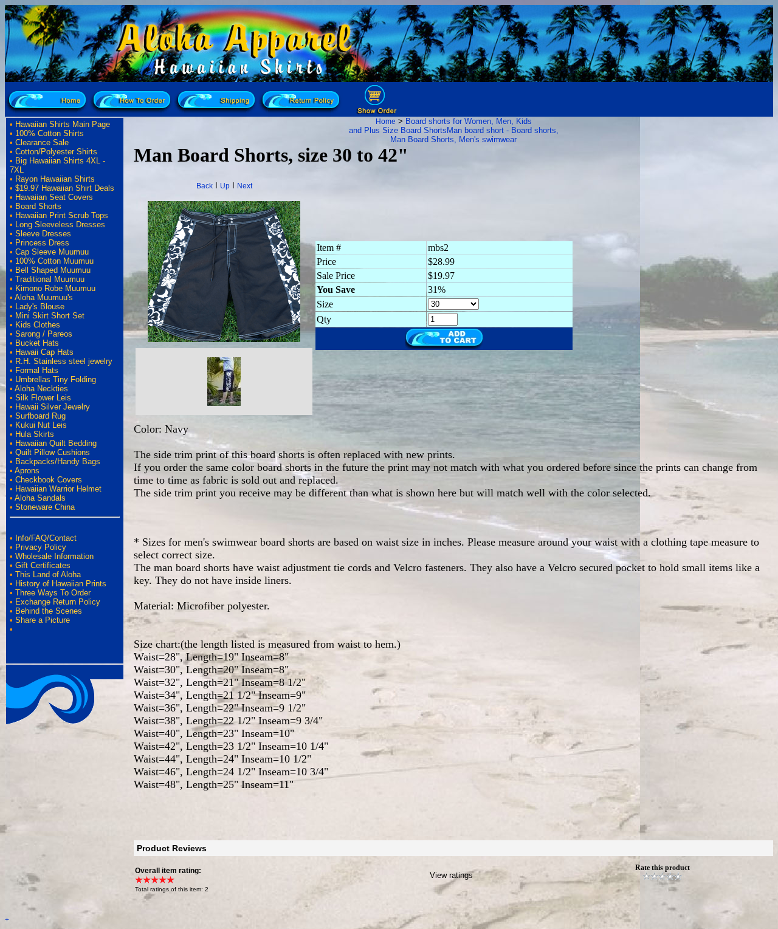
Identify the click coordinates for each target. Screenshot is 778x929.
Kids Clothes (37, 324)
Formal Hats (36, 370)
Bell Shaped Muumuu (53, 270)
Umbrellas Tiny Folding (55, 379)
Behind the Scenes (48, 610)
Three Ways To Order (53, 592)
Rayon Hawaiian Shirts (55, 178)
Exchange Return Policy (57, 601)
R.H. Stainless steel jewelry (63, 361)
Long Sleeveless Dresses (60, 224)
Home (386, 121)
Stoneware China (45, 507)
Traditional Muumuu (49, 279)
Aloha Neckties (41, 388)
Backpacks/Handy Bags (57, 461)
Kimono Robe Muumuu (55, 288)
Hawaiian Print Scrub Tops (61, 215)
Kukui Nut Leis (41, 425)
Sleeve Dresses (43, 233)
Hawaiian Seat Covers (54, 197)
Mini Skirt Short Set (49, 315)
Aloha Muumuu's (44, 297)
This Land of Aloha (48, 574)
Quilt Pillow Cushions (52, 452)
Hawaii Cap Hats (44, 352)
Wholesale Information (54, 556)
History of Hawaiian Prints (60, 583)
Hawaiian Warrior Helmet (58, 488)
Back (204, 186)
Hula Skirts (34, 434)
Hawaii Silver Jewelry (52, 406)
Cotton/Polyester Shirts (56, 151)
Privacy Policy (40, 547)
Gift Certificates (43, 565)
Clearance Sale (42, 142)
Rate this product (662, 867)
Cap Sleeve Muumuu (52, 251)
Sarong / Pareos (43, 333)
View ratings (451, 875)
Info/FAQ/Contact (46, 538)
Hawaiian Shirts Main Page (62, 124)
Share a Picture (42, 620)
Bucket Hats (37, 343)
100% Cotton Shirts (49, 133)
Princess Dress (42, 242)
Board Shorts (38, 206)
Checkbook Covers (48, 479)
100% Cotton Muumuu (54, 261)
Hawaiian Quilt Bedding (56, 443)
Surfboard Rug (40, 415)
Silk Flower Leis (43, 397)
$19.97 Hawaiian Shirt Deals (64, 188)
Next (244, 186)
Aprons (27, 470)
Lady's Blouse (39, 306)
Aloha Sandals (40, 497)
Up (225, 186)
